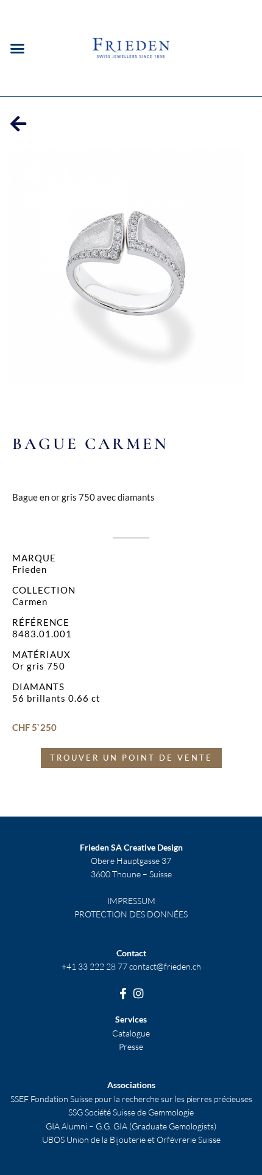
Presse (131, 1046)
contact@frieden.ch (165, 966)
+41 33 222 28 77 (94, 966)
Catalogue (131, 1033)
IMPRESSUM (131, 901)
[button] (17, 48)
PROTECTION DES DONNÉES (131, 914)
